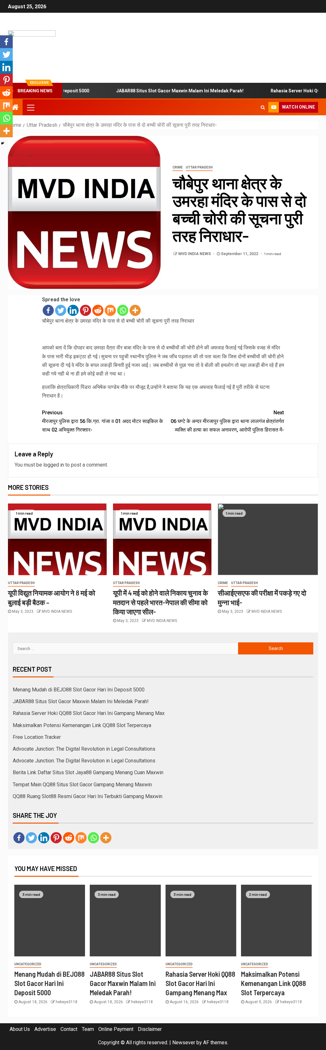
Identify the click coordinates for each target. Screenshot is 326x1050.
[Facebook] (48, 310)
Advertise (45, 1029)
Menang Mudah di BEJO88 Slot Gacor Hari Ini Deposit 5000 (79, 690)
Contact (68, 1029)
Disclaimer (150, 1029)
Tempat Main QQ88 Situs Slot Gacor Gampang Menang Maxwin (82, 785)
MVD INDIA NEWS (195, 254)
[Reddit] (97, 310)
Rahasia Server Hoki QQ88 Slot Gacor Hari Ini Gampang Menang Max (89, 713)
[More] (135, 310)
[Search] (263, 107)
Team (88, 1029)
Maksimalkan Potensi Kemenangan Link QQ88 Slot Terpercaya (82, 725)
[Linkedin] (73, 310)
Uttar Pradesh (199, 167)
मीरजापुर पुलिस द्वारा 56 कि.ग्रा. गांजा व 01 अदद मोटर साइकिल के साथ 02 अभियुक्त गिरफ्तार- (102, 421)
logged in (53, 465)
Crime (178, 167)
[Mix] (110, 310)
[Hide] (2, 143)
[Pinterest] (85, 310)
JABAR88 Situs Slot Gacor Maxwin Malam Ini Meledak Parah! (163, 90)
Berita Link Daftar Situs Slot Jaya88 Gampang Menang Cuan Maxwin (88, 772)
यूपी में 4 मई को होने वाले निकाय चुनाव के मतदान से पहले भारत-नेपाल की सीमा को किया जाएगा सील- (160, 602)
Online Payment (115, 1029)
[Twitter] (60, 310)
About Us (20, 1029)
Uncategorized (27, 964)
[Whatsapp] (122, 310)
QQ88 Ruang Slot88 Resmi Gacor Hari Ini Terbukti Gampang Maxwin (87, 796)
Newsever (183, 1042)
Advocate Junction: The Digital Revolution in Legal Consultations (84, 749)
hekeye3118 (66, 1002)
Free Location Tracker (37, 737)
